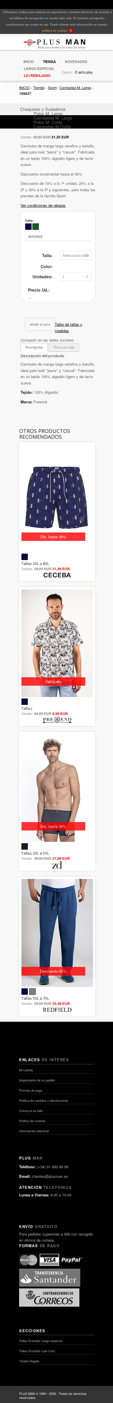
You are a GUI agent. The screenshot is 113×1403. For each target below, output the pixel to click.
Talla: (47, 255)
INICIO (28, 61)
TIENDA (49, 61)
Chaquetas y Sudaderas (43, 109)
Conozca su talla (31, 1110)
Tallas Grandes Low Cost (37, 1350)
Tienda (38, 87)
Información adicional (34, 1130)
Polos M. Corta (48, 122)
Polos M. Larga (48, 113)
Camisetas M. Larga (75, 87)
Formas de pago (30, 1090)
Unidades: (42, 276)
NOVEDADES (76, 61)
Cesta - (68, 72)
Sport (52, 87)
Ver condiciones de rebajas (43, 205)
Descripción (34, 347)
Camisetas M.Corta (52, 126)
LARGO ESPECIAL (39, 68)
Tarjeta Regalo (29, 1361)
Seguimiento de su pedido (37, 1080)
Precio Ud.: (39, 290)
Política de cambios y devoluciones (43, 1100)
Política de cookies (32, 1120)
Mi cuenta (26, 1070)
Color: (47, 266)
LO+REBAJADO (37, 75)
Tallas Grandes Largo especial (40, 1340)
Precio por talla (64, 347)
